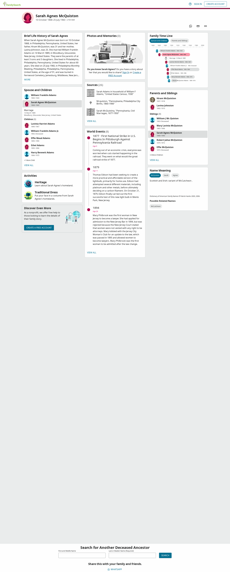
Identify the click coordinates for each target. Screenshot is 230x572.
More (27, 79)
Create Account (215, 4)
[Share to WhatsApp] (190, 26)
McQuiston (155, 175)
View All (28, 165)
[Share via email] (198, 26)
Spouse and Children (159, 41)
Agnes (175, 175)
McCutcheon (156, 206)
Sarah (166, 175)
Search (165, 555)
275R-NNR (71, 20)
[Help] (190, 4)
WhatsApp (116, 569)
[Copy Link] (205, 26)
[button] (52, 96)
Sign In (198, 4)
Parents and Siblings (180, 41)
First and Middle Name (67, 551)
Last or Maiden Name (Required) (121, 551)
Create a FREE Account (39, 227)
